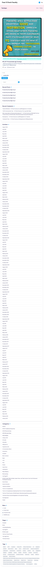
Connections (19, 550)
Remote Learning (12, 556)
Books (3, 525)
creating (24, 550)
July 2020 (4, 269)
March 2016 (4, 386)
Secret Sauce (5, 481)
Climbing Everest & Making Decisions (26, 119)
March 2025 (4, 165)
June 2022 (4, 217)
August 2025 (5, 154)
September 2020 (5, 264)
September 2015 (5, 400)
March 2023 (4, 197)
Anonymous (4, 451)
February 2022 (5, 226)
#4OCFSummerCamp (6, 431)
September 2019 (5, 291)
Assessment (37, 546)
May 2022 (4, 219)
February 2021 (5, 253)
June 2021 (4, 244)
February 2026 (5, 140)
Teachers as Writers (6, 486)
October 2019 (5, 289)
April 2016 (4, 384)
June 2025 (4, 158)
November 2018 (5, 314)
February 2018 (5, 334)
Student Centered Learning (7, 560)
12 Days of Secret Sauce (27, 546)
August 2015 (4, 402)
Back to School (5, 455)
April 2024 (4, 190)
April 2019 (4, 303)
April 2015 (4, 411)
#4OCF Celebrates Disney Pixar (8, 428)
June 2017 (4, 352)
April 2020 (4, 276)
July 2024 (4, 183)
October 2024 (5, 176)
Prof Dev (4, 554)
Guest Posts (4, 467)
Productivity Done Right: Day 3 (9, 95)
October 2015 (5, 398)
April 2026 (4, 136)
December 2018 (5, 312)
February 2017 (5, 362)
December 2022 (5, 203)
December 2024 (5, 172)
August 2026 (5, 127)
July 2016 (4, 377)
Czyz (3, 460)
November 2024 (5, 174)
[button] (19, 82)
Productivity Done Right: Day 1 (8, 100)
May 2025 (4, 160)
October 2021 (5, 235)
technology (36, 560)
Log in (5, 508)
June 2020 (4, 271)
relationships (5, 556)
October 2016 (5, 371)
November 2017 (5, 341)
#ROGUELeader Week (6, 433)
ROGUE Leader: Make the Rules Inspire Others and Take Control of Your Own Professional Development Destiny (21, 558)
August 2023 (5, 192)
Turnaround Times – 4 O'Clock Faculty (9, 119)
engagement (38, 550)
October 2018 (5, 316)
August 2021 (4, 240)
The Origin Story (5, 536)
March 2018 (4, 332)
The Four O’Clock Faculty (7, 534)
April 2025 (4, 163)
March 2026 (4, 138)
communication (12, 550)
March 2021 (4, 251)
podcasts (30, 552)
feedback (4, 552)
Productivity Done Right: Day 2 (9, 98)
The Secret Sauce (6, 538)
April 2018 (4, 330)
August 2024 (5, 181)
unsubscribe (6, 75)
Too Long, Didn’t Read (26, 111)
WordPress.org (6, 514)
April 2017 (4, 357)
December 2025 (5, 145)
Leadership (10, 552)
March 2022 (4, 224)
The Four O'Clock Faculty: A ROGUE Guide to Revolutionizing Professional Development (19, 493)
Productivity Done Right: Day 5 (9, 89)
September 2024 (5, 179)
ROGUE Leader (5, 531)
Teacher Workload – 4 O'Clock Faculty (10, 108)
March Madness (5, 471)
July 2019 (4, 296)
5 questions (13, 546)
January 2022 (5, 228)
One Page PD (5, 476)
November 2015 (5, 395)
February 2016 (5, 389)
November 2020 (5, 260)
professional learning (19, 554)
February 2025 (5, 167)
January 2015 (5, 418)
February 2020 (5, 280)
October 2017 (5, 343)
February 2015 (5, 416)
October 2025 (5, 149)
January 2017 (5, 364)
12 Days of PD (5, 437)
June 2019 (4, 298)
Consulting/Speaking (6, 527)
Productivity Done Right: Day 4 (9, 92)
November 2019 (5, 287)
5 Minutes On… (5, 444)
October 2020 (5, 262)
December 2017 (5, 339)
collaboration (5, 550)
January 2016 (5, 391)
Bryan (3, 458)
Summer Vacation (6, 484)
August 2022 (5, 212)
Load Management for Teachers (25, 108)
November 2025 (5, 147)
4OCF (9, 546)
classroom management (35, 548)
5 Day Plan (4, 442)
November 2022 (5, 206)
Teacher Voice (30, 560)
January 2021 (5, 255)
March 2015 (4, 413)
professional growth (11, 554)
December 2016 (5, 366)
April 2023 (4, 194)
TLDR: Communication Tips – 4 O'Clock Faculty (11, 111)
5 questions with (5, 446)
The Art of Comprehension (7, 488)
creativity (29, 550)
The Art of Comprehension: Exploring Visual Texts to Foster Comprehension (17, 490)
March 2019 (4, 305)
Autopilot (4, 453)
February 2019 (5, 307)
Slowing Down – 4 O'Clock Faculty (9, 116)
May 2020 (4, 273)
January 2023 (5, 201)
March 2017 (4, 359)
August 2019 (4, 294)
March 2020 (4, 278)
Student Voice (23, 560)
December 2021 (5, 231)
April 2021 (4, 249)
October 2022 (5, 208)
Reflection (37, 554)
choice (20, 548)
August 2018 (4, 321)
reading (32, 554)
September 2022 (5, 210)
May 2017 (4, 355)
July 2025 (4, 156)
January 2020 (5, 282)
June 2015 (4, 407)
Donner (3, 464)
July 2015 (4, 404)
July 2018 (4, 323)
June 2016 (4, 380)
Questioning (27, 554)
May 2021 (4, 246)
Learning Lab (5, 469)
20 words (4, 440)
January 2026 (5, 142)
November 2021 (5, 233)
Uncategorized (5, 497)
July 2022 (4, 215)
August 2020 (5, 267)
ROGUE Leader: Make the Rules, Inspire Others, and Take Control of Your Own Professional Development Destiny (22, 59)
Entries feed (6, 510)
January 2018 (5, 337)
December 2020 (5, 258)
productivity (36, 552)
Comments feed (7, 512)
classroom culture (26, 548)
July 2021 (4, 242)
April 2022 (4, 222)
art (33, 546)
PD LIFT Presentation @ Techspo (12, 61)
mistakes (19, 552)
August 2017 (4, 348)
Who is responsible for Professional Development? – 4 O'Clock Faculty (16, 113)
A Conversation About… (7, 449)
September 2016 (5, 373)
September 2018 (5, 319)
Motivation (25, 552)
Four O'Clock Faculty (9, 2)
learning (15, 552)
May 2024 (4, 188)
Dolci (3, 462)
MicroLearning (5, 473)
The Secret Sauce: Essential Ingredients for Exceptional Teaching (15, 495)
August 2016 (4, 375)
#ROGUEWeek (5, 435)
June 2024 (4, 185)
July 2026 (4, 129)
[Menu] (42, 2)
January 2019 (5, 310)
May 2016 (4, 382)
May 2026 (4, 133)
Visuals (3, 499)
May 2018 (4, 328)
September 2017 (5, 346)
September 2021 (5, 237)
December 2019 (5, 285)
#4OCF (4, 426)
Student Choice (16, 560)
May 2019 (4, 300)
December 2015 (5, 393)
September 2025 (5, 151)
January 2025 (5, 170)
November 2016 (5, 368)
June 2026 (4, 131)
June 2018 (4, 325)
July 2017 (4, 350)
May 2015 (4, 409)
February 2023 (5, 199)
